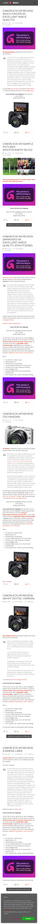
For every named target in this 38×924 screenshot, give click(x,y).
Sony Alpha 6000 (27, 461)
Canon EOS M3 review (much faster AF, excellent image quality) (18, 15)
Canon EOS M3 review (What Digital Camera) (18, 597)
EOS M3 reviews (15, 89)
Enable (28, 918)
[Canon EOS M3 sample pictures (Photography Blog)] (19, 166)
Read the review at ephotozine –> (12, 323)
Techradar (8, 581)
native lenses (30, 89)
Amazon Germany (17, 341)
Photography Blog (28, 90)
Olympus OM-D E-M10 (13, 461)
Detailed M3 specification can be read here (20, 353)
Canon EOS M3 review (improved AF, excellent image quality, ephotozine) (18, 241)
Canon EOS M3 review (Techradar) (18, 415)
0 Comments (8, 25)
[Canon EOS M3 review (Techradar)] (19, 434)
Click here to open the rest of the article (19, 225)
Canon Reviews (19, 23)
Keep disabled (16, 918)
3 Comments (8, 155)
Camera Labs (17, 809)
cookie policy (7, 910)
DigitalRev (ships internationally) (24, 516)
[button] (34, 3)
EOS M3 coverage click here (19, 498)
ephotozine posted (8, 277)
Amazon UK (27, 341)
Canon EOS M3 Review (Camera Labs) (18, 749)
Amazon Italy (7, 341)
